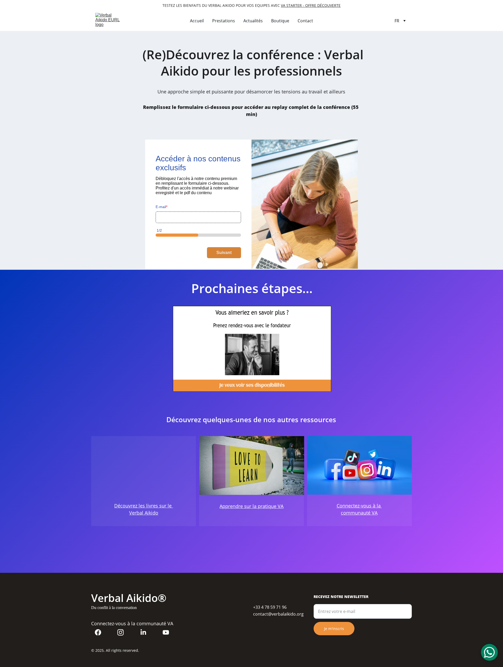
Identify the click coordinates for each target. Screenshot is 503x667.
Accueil (197, 21)
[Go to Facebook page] (98, 632)
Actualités (253, 21)
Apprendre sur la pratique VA (251, 506)
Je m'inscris (334, 628)
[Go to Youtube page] (166, 632)
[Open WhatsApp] (489, 652)
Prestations (223, 21)
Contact (305, 21)
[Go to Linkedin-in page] (143, 632)
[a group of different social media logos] (359, 465)
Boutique (280, 21)
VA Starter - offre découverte (311, 5)
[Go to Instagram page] (120, 632)
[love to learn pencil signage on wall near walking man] (251, 465)
